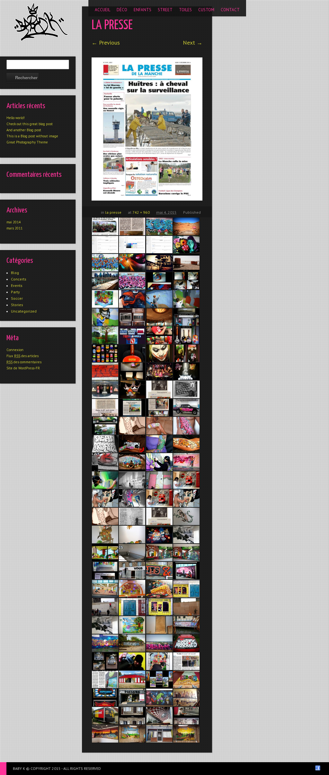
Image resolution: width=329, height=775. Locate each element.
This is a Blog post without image (32, 136)
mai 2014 (13, 222)
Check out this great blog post (29, 124)
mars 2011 (14, 228)
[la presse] (147, 129)
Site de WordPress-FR (23, 368)
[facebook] (317, 768)
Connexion (14, 350)
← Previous (106, 42)
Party (15, 291)
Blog (15, 272)
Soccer (17, 298)
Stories (17, 304)
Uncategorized (24, 311)
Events (16, 285)
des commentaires (23, 362)
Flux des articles (22, 356)
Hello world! (15, 118)
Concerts (18, 279)
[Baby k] (41, 22)
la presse (113, 212)
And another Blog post (23, 130)
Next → (192, 42)
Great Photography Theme (27, 142)
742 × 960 (141, 212)
